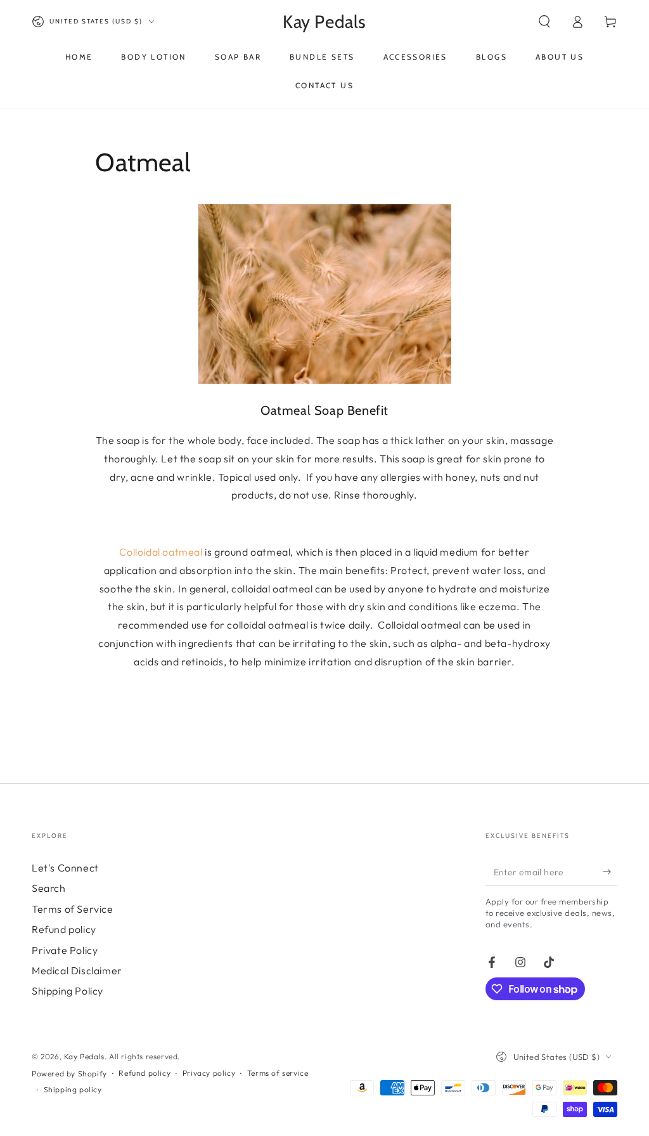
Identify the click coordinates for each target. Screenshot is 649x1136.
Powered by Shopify (69, 1073)
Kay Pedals (84, 1056)
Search (49, 888)
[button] (544, 22)
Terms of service (278, 1073)
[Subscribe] (610, 871)
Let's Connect (65, 867)
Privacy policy (209, 1073)
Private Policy (65, 950)
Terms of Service (72, 909)
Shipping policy (73, 1089)
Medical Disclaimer (77, 970)
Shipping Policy (67, 990)
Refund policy (64, 929)
